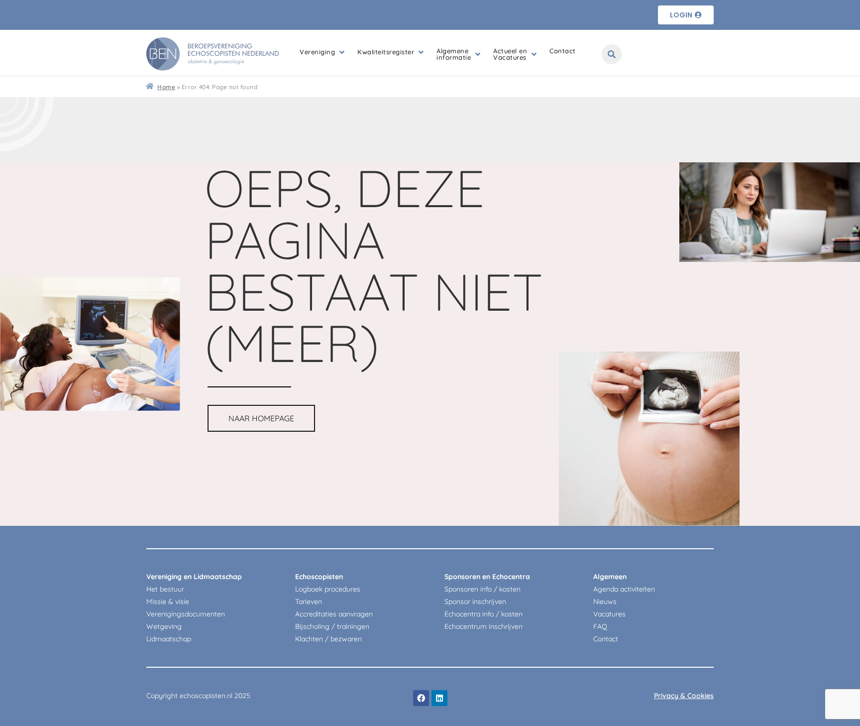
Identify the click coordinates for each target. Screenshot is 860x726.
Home (166, 87)
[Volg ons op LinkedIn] (439, 698)
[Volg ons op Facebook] (421, 698)
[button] (323, 52)
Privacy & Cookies (684, 695)
